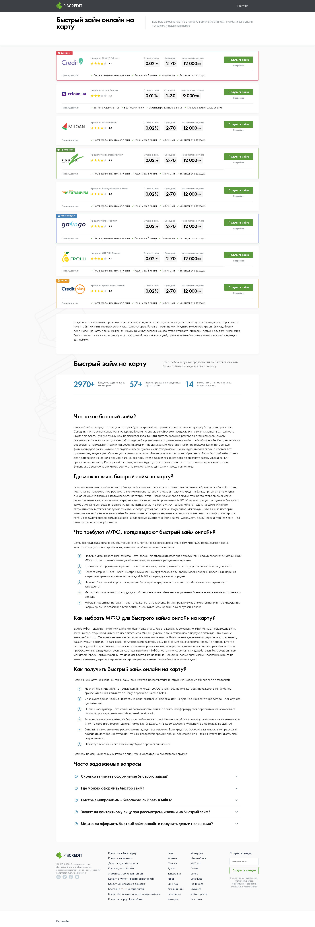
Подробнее (238, 66)
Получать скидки (244, 870)
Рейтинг (242, 5)
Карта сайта (62, 921)
